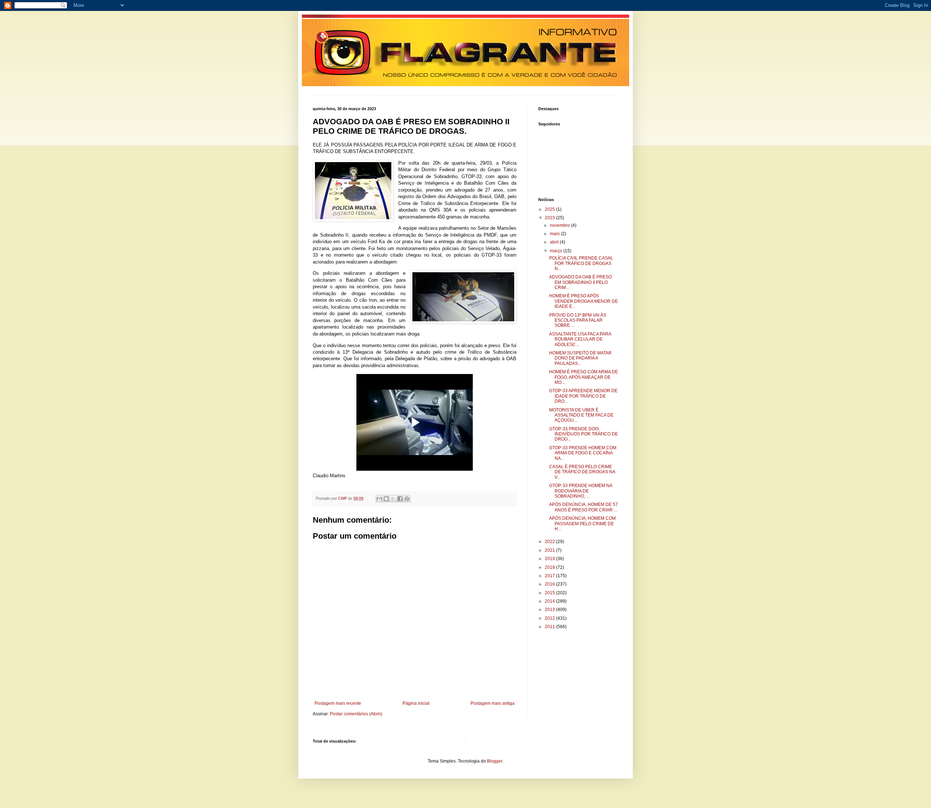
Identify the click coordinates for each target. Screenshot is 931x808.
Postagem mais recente (338, 703)
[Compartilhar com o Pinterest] (407, 498)
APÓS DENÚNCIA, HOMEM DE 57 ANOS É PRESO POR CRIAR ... (583, 507)
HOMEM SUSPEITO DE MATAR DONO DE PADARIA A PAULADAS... (580, 358)
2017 (550, 575)
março (556, 250)
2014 (550, 601)
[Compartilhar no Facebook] (400, 498)
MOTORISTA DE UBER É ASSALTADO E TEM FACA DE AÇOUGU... (581, 415)
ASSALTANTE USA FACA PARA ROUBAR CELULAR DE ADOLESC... (580, 339)
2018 (550, 567)
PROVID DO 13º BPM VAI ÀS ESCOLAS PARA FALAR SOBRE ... (577, 320)
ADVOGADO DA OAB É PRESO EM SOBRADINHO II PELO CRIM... (580, 282)
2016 (550, 584)
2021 (550, 550)
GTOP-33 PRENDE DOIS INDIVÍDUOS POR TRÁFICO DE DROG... (583, 434)
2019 (550, 558)
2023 (550, 217)
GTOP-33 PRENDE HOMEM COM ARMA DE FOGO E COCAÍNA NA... (582, 453)
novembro (560, 225)
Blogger (494, 761)
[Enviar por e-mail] (379, 498)
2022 (550, 541)
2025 (550, 209)
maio (555, 233)
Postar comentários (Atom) (356, 713)
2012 (550, 618)
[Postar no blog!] (386, 498)
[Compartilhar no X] (393, 498)
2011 (550, 626)
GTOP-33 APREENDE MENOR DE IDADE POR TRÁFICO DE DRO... (583, 396)
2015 (550, 592)
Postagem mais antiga (493, 703)
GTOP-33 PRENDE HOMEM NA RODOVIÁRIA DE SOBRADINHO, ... (580, 491)
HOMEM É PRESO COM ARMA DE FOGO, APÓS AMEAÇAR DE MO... (583, 377)
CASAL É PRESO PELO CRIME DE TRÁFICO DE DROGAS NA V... (582, 472)
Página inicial (416, 703)
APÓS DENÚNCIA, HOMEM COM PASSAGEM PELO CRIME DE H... (582, 523)
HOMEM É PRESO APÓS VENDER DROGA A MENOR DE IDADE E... (583, 301)
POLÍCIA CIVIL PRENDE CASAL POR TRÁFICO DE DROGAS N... (581, 263)
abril (555, 242)
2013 (550, 609)
